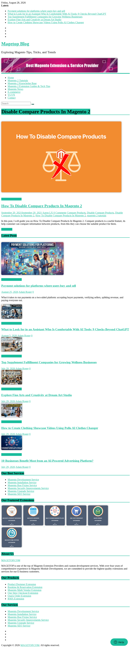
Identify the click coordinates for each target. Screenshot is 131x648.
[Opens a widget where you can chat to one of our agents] (119, 642)
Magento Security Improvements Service (28, 488)
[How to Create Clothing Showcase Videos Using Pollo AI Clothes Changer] (11, 416)
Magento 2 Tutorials (18, 80)
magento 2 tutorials (96, 215)
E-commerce (14, 92)
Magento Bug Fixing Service (22, 485)
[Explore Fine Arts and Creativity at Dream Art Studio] (11, 383)
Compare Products (76, 212)
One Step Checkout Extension (23, 593)
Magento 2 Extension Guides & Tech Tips (29, 86)
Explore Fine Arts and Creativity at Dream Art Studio (34, 19)
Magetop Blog (15, 43)
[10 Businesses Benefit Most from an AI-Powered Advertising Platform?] (11, 449)
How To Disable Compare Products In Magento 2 (41, 206)
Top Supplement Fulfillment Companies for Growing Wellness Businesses (45, 16)
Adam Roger (25, 292)
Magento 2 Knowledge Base (22, 83)
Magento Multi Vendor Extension (24, 590)
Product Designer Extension (22, 584)
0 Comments (60, 212)
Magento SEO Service (19, 494)
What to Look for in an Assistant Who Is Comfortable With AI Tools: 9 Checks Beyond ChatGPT (57, 13)
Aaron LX (48, 212)
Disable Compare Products (100, 212)
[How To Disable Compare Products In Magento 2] (61, 196)
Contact (11, 97)
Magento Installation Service (22, 482)
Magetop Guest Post (11, 279)
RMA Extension (16, 598)
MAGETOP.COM (10, 560)
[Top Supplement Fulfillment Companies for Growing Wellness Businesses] (11, 350)
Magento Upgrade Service (21, 491)
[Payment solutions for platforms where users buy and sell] (32, 274)
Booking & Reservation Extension (25, 587)
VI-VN (11, 95)
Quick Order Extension (19, 595)
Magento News (15, 89)
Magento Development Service (23, 479)
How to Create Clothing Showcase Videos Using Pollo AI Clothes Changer (46, 22)
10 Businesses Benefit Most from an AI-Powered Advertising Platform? (47, 460)
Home (11, 77)
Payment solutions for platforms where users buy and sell (36, 11)
